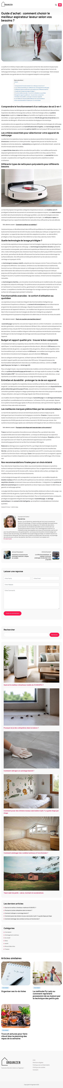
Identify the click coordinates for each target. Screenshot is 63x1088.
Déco (6, 941)
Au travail (7, 938)
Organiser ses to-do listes (13, 991)
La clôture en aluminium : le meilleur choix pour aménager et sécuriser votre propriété (42, 557)
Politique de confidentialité (41, 1065)
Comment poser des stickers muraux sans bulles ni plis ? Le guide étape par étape (31, 812)
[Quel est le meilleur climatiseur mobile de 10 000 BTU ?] (31, 664)
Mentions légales (38, 1062)
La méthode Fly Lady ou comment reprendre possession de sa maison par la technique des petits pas (46, 995)
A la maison (8, 932)
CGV (34, 1060)
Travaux (7, 949)
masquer (16, 82)
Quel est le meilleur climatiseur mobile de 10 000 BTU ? (23, 685)
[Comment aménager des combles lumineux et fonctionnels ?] (31, 833)
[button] (60, 4)
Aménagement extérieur (12, 935)
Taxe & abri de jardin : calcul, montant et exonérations (23, 893)
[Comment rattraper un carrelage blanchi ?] (31, 749)
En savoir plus (8, 539)
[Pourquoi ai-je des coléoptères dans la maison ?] (31, 707)
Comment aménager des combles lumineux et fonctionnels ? (26, 853)
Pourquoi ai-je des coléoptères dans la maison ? (21, 728)
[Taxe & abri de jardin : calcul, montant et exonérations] (31, 873)
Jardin (6, 943)
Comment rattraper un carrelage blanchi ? (19, 771)
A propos (35, 1070)
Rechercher (9, 630)
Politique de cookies (39, 1067)
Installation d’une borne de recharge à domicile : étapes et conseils (20, 556)
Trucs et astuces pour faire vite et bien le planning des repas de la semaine (14, 1036)
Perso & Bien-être (10, 946)
